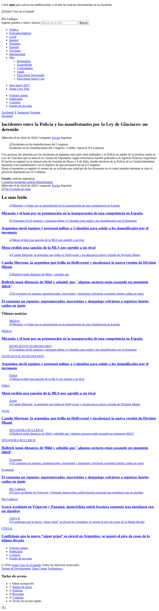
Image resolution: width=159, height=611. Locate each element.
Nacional (14, 50)
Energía (14, 47)
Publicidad (15, 99)
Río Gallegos (17, 489)
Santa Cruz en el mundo (26, 565)
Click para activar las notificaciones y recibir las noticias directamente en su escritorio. (57, 4)
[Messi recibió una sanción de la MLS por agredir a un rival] (46, 240)
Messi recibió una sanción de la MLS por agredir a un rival (48, 248)
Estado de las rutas (20, 106)
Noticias (17, 590)
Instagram (23, 112)
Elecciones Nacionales (31, 75)
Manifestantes (44, 182)
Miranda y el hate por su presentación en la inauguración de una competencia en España (72, 213)
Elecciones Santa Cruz (31, 78)
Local (12, 36)
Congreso (8, 182)
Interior (13, 40)
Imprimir (66, 137)
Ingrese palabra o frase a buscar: (21, 22)
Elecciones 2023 (19, 85)
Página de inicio (22, 587)
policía (31, 182)
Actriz (13, 400)
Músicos (14, 321)
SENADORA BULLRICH (26, 430)
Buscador (18, 594)
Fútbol (13, 375)
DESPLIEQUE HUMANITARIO (30, 346)
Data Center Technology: (47, 568)
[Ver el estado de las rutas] (16, 189)
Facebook (8, 112)
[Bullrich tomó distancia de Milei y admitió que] (39, 274)
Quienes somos (18, 95)
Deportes (14, 43)
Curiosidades (25, 68)
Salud (20, 71)
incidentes (20, 182)
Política (13, 29)
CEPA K (14, 518)
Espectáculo (24, 64)
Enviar (56, 137)
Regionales (24, 61)
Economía (15, 459)
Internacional (17, 54)
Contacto (14, 102)
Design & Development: (16, 568)
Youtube (35, 112)
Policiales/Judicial (20, 33)
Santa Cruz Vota (19, 88)
